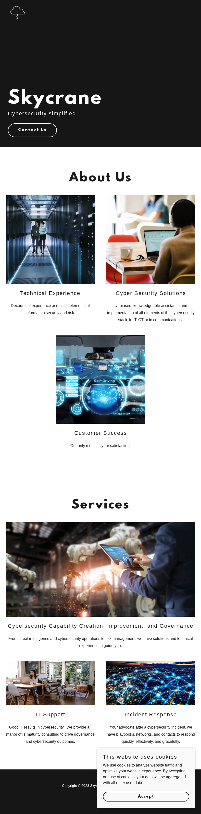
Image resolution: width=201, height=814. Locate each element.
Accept (146, 796)
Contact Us (32, 130)
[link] (17, 6)
